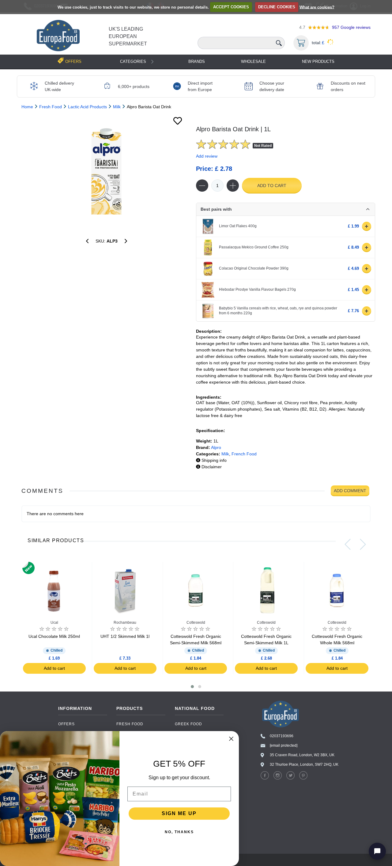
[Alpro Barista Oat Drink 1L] (106, 171)
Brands (196, 61)
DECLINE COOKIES (276, 7)
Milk (225, 453)
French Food (244, 453)
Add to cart (271, 185)
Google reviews (351, 27)
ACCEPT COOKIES (231, 7)
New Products (318, 61)
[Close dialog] (231, 738)
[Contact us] (377, 851)
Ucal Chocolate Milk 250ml (54, 636)
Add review (206, 156)
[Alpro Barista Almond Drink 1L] (87, 241)
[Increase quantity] (233, 185)
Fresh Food (129, 724)
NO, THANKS (179, 832)
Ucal (54, 622)
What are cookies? (317, 7)
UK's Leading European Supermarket (128, 36)
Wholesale (253, 61)
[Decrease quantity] (202, 185)
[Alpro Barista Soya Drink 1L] (126, 241)
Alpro (216, 447)
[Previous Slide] (347, 544)
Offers (66, 724)
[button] (192, 687)
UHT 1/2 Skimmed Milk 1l (124, 636)
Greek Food (188, 724)
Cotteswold (196, 622)
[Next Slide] (363, 544)
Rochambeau (125, 622)
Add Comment (350, 490)
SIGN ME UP (179, 813)
